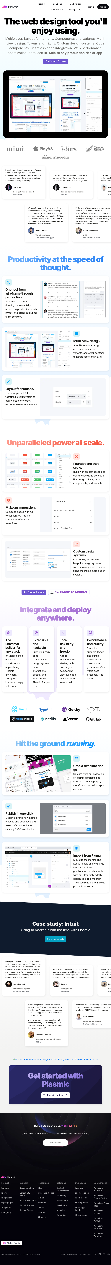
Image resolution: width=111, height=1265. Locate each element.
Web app (79, 1188)
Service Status (26, 1210)
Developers (62, 1205)
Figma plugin (7, 1202)
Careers (41, 1212)
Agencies (61, 1210)
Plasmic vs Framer (99, 1212)
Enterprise (61, 1215)
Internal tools (81, 1198)
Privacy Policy (86, 1254)
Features (5, 1188)
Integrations (6, 1198)
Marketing (61, 1195)
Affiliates (42, 1202)
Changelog (6, 1212)
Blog (40, 1188)
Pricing (4, 1193)
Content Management (63, 1189)
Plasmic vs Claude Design (100, 1196)
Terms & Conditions (69, 1254)
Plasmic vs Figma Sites (102, 1204)
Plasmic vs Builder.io (99, 1189)
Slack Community (28, 1200)
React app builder (80, 1208)
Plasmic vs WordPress (99, 1234)
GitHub (41, 1198)
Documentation (27, 1188)
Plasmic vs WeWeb (99, 1219)
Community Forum (25, 1194)
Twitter (41, 1207)
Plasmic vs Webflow (99, 1227)
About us (42, 1217)
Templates (6, 1207)
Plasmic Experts (27, 1205)
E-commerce (62, 1200)
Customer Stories (46, 1193)
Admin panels (81, 1202)
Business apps (82, 1193)
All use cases (81, 1215)
